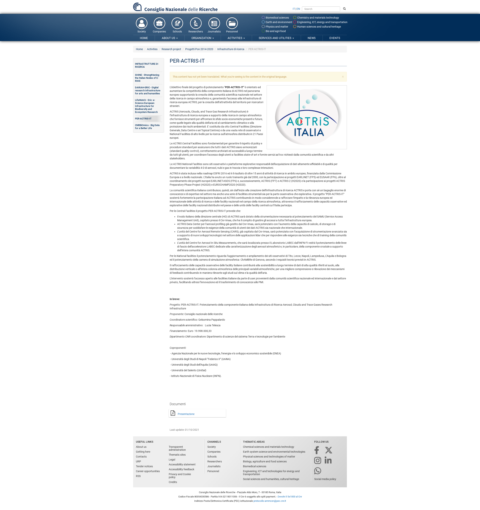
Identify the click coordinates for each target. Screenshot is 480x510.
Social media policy (325, 479)
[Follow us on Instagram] (318, 461)
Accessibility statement (182, 464)
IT (294, 8)
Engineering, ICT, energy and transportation (322, 22)
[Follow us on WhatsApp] (318, 471)
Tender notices (144, 466)
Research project (171, 49)
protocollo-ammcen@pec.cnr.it (270, 501)
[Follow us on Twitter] (329, 450)
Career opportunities (148, 471)
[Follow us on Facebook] (317, 450)
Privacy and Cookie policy (180, 476)
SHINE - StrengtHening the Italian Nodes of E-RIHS (147, 78)
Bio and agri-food (275, 31)
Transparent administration (177, 448)
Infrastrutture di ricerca (230, 49)
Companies (159, 31)
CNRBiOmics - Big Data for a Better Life (147, 127)
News (312, 38)
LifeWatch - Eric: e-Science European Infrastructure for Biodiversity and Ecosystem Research (146, 106)
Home (144, 38)
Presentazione (186, 414)
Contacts (141, 456)
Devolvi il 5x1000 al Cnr (290, 496)
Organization (201, 38)
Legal (172, 459)
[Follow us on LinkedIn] (328, 461)
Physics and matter (276, 26)
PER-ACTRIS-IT (143, 118)
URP (138, 461)
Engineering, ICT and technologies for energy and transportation (271, 473)
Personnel (232, 31)
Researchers (195, 31)
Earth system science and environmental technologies (274, 451)
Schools (177, 31)
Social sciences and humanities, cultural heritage (271, 479)
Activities (235, 38)
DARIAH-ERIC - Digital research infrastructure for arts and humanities (147, 90)
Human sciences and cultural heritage (319, 26)
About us (169, 38)
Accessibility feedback (181, 469)
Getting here (143, 451)
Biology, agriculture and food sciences (265, 461)
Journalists (214, 31)
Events (334, 38)
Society (141, 31)
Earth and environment (278, 22)
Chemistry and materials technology (318, 17)
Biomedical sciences (277, 17)
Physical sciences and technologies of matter (269, 456)
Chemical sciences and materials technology (268, 446)
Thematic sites (177, 454)
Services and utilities (275, 38)
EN (298, 8)
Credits (173, 482)
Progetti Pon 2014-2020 (199, 49)
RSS (138, 476)
